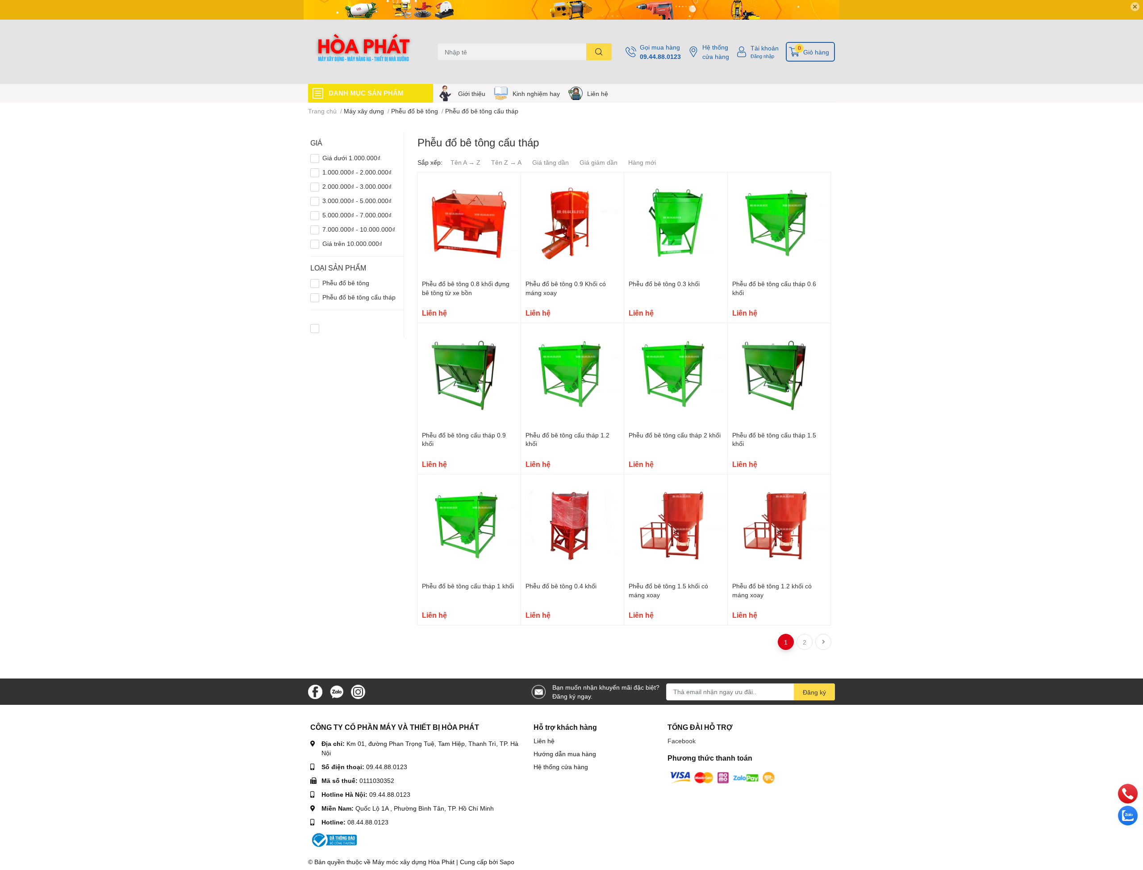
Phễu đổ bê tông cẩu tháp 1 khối (468, 586)
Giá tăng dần (550, 162)
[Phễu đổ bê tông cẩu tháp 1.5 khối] (779, 375)
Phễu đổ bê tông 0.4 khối (561, 586)
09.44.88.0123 (660, 56)
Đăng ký (814, 692)
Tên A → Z (465, 162)
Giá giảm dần (598, 162)
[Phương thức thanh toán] (722, 777)
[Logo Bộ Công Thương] (333, 839)
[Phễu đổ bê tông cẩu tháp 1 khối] (469, 526)
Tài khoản (765, 48)
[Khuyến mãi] (571, 10)
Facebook (681, 741)
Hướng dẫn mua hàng (565, 754)
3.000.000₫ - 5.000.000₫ (357, 200)
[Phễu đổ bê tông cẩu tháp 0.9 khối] (469, 375)
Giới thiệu (471, 93)
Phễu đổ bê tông (345, 283)
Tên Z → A (506, 162)
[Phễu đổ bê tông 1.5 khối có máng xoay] (676, 526)
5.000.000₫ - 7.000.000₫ (357, 215)
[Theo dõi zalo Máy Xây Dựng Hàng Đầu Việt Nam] (337, 691)
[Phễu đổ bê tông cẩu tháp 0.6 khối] (779, 224)
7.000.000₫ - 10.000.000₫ (358, 229)
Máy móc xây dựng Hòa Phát (413, 862)
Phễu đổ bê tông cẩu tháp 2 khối (675, 435)
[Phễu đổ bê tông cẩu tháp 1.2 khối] (573, 375)
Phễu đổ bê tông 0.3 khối (664, 283)
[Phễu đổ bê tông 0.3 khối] (676, 224)
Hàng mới (642, 162)
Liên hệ (597, 93)
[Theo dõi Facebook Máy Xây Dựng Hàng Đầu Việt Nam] (315, 691)
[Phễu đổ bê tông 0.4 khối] (573, 526)
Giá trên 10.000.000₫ (352, 243)
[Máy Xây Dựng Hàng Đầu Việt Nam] (363, 51)
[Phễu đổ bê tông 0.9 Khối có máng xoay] (573, 224)
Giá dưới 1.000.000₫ (351, 158)
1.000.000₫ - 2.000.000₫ (357, 172)
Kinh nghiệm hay (536, 93)
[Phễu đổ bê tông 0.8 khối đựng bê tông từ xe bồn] (469, 224)
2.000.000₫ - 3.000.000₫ (357, 186)
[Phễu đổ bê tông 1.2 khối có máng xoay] (779, 526)
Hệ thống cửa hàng (715, 51)
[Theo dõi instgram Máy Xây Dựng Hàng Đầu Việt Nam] (358, 691)
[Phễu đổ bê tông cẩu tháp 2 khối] (676, 375)
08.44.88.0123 (367, 822)
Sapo (507, 862)
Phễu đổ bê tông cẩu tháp (359, 297)
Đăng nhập (762, 56)
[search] (599, 51)
